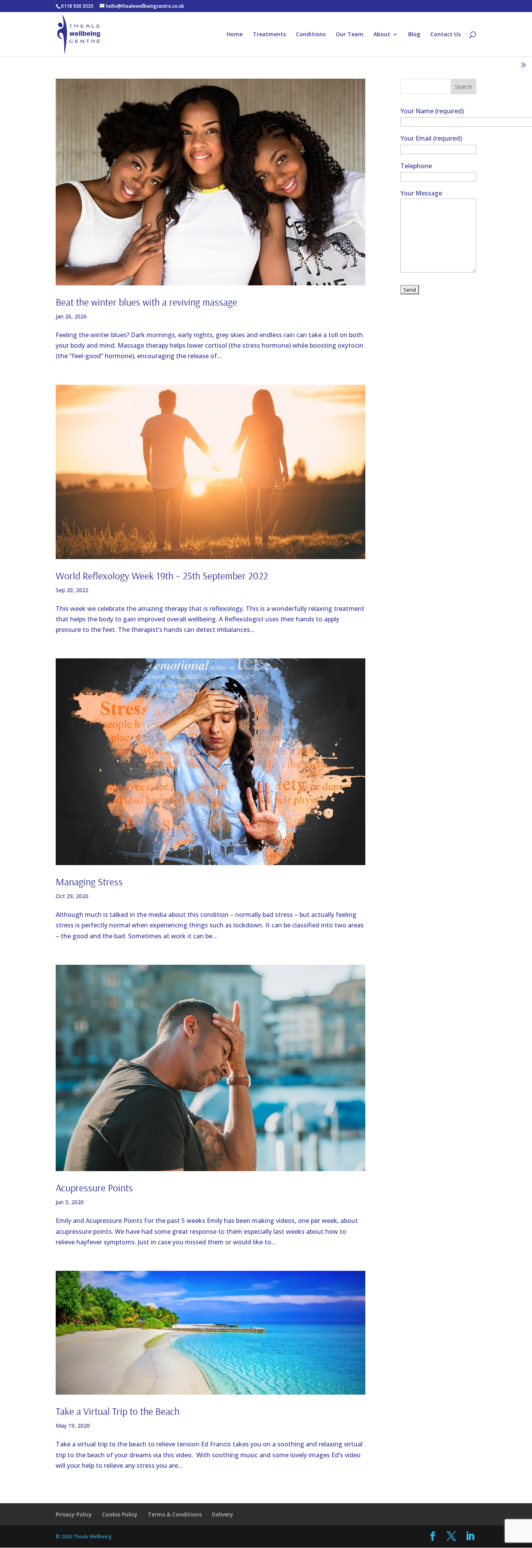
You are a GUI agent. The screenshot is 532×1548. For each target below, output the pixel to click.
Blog (414, 35)
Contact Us (445, 35)
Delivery (222, 1514)
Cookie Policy (119, 1514)
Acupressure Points (94, 1187)
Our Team (349, 35)
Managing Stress (89, 881)
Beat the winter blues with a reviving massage (146, 302)
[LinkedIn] (470, 1536)
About (381, 35)
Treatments (269, 35)
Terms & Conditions (175, 1514)
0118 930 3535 (77, 6)
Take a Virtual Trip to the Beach (118, 1411)
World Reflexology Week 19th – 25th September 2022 (162, 575)
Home (235, 35)
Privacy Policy (74, 1514)
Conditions (311, 35)
